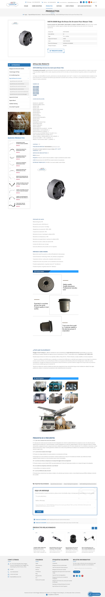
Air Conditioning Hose (14, 75)
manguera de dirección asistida (16, 68)
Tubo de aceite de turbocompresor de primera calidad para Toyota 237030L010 (87, 548)
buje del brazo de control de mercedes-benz (19, 91)
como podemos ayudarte (19, 121)
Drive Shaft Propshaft (14, 107)
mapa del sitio (39, 575)
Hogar (26, 6)
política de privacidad (40, 579)
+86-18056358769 (36, 2)
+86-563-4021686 (14, 574)
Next (96, 528)
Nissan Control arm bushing (48, 14)
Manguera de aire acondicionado (59, 565)
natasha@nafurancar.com (73, 2)
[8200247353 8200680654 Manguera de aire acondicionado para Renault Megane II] (12, 164)
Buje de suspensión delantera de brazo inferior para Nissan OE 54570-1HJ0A (62, 522)
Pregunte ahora (57, 51)
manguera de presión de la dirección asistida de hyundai (62, 581)
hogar (37, 563)
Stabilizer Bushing (13, 103)
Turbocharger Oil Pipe (14, 72)
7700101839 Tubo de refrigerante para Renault (20, 204)
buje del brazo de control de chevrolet (18, 86)
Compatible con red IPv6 (53, 594)
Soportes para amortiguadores (58, 575)
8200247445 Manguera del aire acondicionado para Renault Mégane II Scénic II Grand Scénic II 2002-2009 (22, 177)
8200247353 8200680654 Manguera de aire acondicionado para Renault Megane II (21, 163)
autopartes (54, 563)
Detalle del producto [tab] (41, 64)
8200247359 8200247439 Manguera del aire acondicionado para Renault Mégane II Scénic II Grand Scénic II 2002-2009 (22, 170)
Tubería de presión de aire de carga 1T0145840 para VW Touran (22, 183)
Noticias (59, 6)
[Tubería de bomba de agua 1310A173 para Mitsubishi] (12, 191)
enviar (39, 511)
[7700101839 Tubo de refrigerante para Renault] (12, 204)
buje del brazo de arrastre (56, 483)
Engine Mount (12, 100)
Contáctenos (70, 6)
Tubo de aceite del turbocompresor (60, 567)
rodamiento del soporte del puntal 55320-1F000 (61, 572)
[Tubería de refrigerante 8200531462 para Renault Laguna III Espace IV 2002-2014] (12, 198)
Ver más (18, 145)
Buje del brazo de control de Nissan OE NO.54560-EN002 (39, 548)
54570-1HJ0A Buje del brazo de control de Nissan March (58, 519)
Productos (49, 6)
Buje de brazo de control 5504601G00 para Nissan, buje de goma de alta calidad (56, 548)
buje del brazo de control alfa (16, 81)
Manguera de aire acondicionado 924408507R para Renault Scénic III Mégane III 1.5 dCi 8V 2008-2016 (22, 143)
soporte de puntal (13, 97)
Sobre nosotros (37, 6)
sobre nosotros (39, 565)
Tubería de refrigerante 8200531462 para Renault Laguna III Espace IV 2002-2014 (22, 197)
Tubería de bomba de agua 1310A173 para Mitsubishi (22, 190)
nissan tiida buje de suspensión (71, 483)
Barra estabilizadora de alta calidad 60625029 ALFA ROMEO (72, 548)
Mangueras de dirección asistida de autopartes (60, 578)
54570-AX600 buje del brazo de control (88, 483)
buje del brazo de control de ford (17, 89)
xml (36, 577)
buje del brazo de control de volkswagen (18, 94)
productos (38, 567)
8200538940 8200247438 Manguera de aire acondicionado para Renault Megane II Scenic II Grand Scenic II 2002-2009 (22, 156)
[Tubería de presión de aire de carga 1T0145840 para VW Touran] (12, 184)
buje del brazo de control (34, 14)
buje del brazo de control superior (59, 586)
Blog (36, 573)
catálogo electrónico (84, 6)
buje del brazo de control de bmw (17, 83)
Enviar (76, 571)
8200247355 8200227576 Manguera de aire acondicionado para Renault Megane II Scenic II (22, 150)
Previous (93, 528)
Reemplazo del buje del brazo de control (61, 584)
